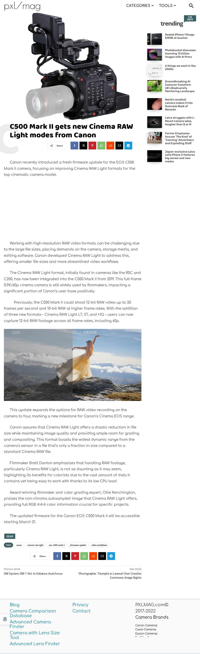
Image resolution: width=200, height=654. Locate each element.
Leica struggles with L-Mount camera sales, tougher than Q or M (180, 121)
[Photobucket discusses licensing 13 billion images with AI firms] (154, 54)
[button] (191, 6)
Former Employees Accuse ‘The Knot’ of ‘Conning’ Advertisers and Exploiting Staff (179, 138)
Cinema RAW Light (35, 545)
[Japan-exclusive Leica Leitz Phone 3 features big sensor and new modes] (154, 156)
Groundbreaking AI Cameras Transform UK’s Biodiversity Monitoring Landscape (180, 86)
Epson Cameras (146, 633)
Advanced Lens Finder (35, 644)
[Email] (119, 145)
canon (19, 545)
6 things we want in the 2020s (180, 67)
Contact (81, 611)
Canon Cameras (146, 625)
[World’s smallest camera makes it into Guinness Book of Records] (154, 104)
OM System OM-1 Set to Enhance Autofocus (33, 573)
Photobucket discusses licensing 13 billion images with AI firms (180, 54)
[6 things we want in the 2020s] (154, 70)
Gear (9, 536)
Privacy (80, 604)
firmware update (78, 545)
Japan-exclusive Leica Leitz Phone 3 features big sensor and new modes (180, 156)
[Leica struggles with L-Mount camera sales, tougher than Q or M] (154, 122)
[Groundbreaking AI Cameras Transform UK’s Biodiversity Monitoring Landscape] (154, 86)
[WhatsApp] (101, 145)
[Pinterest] (92, 145)
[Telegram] (128, 145)
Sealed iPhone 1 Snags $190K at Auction (179, 36)
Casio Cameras (145, 629)
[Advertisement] (72, 210)
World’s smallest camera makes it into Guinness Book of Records (179, 104)
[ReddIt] (110, 145)
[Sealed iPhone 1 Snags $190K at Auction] (154, 39)
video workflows (99, 545)
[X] (83, 145)
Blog (15, 604)
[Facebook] (74, 145)
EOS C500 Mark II (57, 545)
